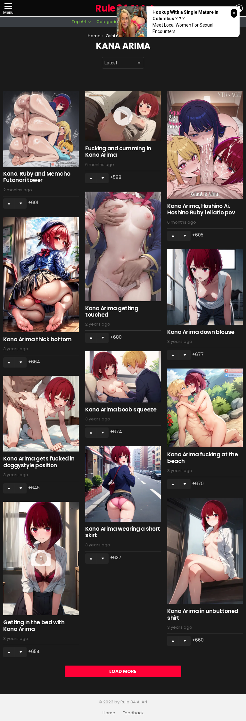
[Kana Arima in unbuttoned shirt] (205, 551)
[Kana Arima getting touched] (123, 246)
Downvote (21, 203)
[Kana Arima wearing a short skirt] (123, 484)
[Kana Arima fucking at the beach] (205, 408)
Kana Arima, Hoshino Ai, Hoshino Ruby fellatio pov (201, 209)
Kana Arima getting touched (111, 311)
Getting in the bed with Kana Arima (33, 625)
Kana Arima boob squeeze (120, 409)
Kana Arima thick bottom (37, 339)
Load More (122, 671)
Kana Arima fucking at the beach (202, 458)
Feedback (133, 713)
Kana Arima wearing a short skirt (122, 532)
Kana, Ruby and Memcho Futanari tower (36, 177)
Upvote (9, 203)
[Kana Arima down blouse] (205, 287)
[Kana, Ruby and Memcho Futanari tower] (41, 129)
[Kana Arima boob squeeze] (123, 376)
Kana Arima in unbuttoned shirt (202, 614)
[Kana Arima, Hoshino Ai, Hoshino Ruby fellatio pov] (205, 145)
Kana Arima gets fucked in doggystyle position (38, 462)
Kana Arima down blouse (200, 332)
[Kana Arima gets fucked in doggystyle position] (41, 414)
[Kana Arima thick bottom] (41, 275)
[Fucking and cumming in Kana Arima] (123, 116)
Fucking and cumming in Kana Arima (118, 152)
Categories (108, 22)
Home (108, 713)
